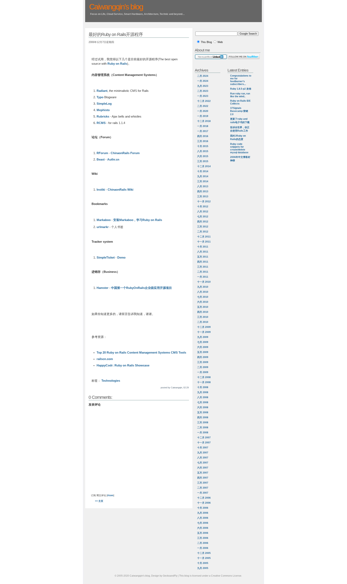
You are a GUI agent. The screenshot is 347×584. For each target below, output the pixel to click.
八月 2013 (202, 186)
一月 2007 (202, 492)
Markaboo (104, 220)
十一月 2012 (204, 201)
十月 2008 (202, 387)
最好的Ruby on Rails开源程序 (116, 34)
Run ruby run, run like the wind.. (240, 95)
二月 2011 (202, 271)
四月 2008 (202, 417)
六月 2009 (202, 347)
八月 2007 (202, 457)
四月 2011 (202, 261)
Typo (100, 97)
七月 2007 (202, 462)
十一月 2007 (204, 442)
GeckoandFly (170, 575)
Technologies (110, 380)
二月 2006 (202, 543)
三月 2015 (202, 161)
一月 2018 (202, 126)
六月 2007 (202, 467)
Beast (101, 159)
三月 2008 (202, 422)
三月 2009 (202, 362)
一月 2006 (202, 548)
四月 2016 (202, 136)
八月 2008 (202, 397)
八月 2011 (202, 251)
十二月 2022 (204, 101)
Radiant (102, 90)
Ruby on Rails (117, 63)
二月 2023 (202, 91)
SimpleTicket (106, 257)
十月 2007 (202, 447)
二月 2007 (202, 487)
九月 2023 (202, 86)
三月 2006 (202, 538)
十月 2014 (202, 171)
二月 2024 (202, 76)
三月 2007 (202, 482)
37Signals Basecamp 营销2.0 (239, 111)
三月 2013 (202, 196)
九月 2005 (202, 568)
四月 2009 (202, 357)
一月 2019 (202, 116)
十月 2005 (202, 563)
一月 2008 (202, 432)
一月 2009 (202, 372)
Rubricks (103, 116)
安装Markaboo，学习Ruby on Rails (137, 220)
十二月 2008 (204, 377)
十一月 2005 (204, 558)
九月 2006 (202, 512)
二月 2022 (202, 106)
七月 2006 (202, 523)
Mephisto (103, 110)
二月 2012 (202, 231)
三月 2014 (202, 181)
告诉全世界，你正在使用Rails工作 (239, 129)
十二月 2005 (204, 553)
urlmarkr (103, 227)
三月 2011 (202, 266)
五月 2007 (202, 472)
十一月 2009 (204, 332)
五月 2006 (202, 533)
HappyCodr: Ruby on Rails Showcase (123, 365)
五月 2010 (202, 307)
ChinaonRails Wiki (120, 189)
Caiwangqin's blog (116, 6)
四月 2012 (202, 221)
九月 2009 (202, 337)
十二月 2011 (204, 236)
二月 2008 (202, 427)
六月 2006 (202, 528)
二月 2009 (202, 367)
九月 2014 (202, 176)
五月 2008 (202, 412)
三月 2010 (202, 317)
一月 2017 (202, 131)
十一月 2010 (204, 281)
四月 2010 (202, 312)
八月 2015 (202, 151)
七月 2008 (202, 402)
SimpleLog (104, 103)
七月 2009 (202, 342)
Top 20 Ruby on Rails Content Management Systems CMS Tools (141, 352)
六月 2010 (202, 302)
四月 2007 (202, 477)
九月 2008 (202, 392)
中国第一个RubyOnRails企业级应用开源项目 (141, 287)
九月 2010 (202, 286)
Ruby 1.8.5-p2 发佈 (240, 88)
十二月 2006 (204, 497)
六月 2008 (202, 407)
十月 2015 (202, 146)
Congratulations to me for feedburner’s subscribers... (240, 80)
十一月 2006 (204, 502)
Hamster (102, 287)
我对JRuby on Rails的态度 (238, 137)
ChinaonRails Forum (125, 153)
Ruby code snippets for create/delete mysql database (239, 148)
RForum (102, 153)
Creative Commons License (226, 575)
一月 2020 (202, 111)
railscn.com (105, 359)
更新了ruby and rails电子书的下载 (240, 121)
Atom (110, 495)
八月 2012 (202, 211)
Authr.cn (113, 159)
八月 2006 (202, 517)
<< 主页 (99, 501)
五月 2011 (202, 256)
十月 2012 (202, 206)
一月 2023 (202, 96)
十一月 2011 (204, 241)
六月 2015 (202, 156)
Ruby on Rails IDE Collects (240, 102)
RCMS (101, 123)
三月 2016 (202, 141)
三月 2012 (202, 226)
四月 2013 (202, 191)
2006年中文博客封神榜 (240, 159)
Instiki (101, 189)
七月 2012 (202, 216)
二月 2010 (202, 322)
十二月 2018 (204, 121)
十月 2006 (202, 507)
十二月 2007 (204, 437)
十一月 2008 (204, 382)
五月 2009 (202, 352)
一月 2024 (202, 81)
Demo (121, 257)
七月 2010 (202, 297)
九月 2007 (202, 452)
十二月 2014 (204, 166)
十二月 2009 (204, 327)
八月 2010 (202, 291)
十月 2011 (202, 246)
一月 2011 (202, 276)
